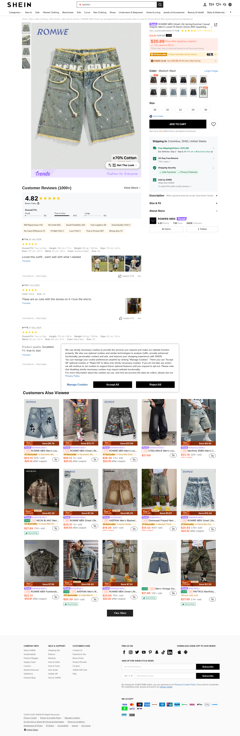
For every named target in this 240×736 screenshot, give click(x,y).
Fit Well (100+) (57, 231)
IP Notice (50, 726)
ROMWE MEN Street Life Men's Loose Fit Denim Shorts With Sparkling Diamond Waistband (199, 520)
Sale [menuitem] (37, 12)
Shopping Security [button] (167, 168)
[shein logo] (19, 4)
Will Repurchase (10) (33, 225)
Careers (27, 666)
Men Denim (55, 19)
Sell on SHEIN (54, 678)
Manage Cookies (72, 718)
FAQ (74, 674)
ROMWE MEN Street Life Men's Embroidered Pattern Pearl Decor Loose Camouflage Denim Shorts (81, 450)
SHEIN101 (28, 674)
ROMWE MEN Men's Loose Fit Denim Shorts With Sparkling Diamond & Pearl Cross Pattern (42, 450)
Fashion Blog (29, 678)
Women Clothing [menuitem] (51, 12)
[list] (148, 652)
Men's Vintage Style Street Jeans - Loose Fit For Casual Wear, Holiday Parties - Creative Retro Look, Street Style (159, 588)
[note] (41, 443)
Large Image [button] (211, 71)
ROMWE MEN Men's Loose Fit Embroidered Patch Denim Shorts (120, 450)
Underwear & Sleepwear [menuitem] (131, 12)
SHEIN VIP (53, 674)
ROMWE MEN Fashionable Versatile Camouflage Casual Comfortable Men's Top (42, 591)
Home (24, 19)
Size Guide (53, 670)
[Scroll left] (226, 12)
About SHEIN (29, 650)
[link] (211, 4)
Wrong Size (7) (116, 231)
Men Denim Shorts (70, 19)
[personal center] (205, 5)
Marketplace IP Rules (33, 726)
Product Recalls (80, 662)
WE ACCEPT (127, 699)
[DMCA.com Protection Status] (132, 715)
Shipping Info (54, 650)
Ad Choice (86, 726)
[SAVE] (213, 124)
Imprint (75, 726)
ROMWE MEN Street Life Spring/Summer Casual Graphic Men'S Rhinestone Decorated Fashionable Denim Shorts (81, 520)
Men (31, 19)
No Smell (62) (54, 225)
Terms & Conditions (76, 722)
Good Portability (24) (75, 225)
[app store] (179, 654)
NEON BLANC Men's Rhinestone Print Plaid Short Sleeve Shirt (42, 520)
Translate (26, 261)
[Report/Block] (139, 276)
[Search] (160, 4)
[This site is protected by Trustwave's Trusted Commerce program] (124, 715)
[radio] (153, 80)
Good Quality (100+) (121, 225)
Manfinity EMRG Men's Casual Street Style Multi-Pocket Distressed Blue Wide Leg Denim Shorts (199, 450)
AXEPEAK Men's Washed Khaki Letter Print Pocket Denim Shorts (120, 520)
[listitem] (41, 431)
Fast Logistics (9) (98, 225)
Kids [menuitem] (79, 12)
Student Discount (31, 670)
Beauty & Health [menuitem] (196, 12)
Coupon (76, 666)
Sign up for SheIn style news (138, 661)
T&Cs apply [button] (163, 161)
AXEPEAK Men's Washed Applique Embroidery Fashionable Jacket (81, 591)
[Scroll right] (230, 12)
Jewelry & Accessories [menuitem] (174, 12)
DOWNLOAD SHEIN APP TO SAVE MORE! (196, 646)
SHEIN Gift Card (80, 670)
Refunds (52, 658)
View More (120, 613)
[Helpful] (120, 276)
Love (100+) (75, 231)
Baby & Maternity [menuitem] (216, 12)
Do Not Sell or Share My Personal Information (44, 722)
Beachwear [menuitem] (68, 12)
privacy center (166, 687)
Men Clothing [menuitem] (99, 12)
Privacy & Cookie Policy (185, 685)
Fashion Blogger (31, 658)
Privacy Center (30, 718)
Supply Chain (30, 662)
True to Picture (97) (95, 231)
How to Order (54, 662)
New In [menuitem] (28, 12)
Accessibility (62, 726)
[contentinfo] (171, 706)
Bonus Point (78, 658)
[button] (224, 5)
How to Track (54, 666)
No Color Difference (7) (34, 231)
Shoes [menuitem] (113, 12)
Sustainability (30, 654)
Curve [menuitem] (87, 12)
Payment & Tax (79, 654)
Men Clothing (41, 19)
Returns (51, 654)
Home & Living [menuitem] (153, 12)
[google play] (185, 654)
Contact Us (77, 650)
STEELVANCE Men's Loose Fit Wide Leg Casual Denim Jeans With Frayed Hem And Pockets (159, 450)
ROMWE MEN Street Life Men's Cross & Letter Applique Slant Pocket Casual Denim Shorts (120, 591)
